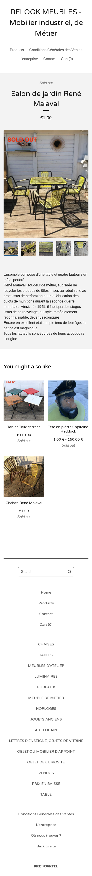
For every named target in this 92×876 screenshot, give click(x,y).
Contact (49, 59)
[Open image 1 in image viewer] (46, 184)
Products (17, 50)
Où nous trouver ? (46, 835)
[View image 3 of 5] (46, 248)
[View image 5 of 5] (81, 248)
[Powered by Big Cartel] (46, 866)
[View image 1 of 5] (11, 248)
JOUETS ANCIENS (46, 719)
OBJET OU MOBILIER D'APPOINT (46, 751)
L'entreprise (28, 59)
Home (46, 592)
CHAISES (46, 644)
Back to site (46, 846)
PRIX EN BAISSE (46, 783)
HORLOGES (46, 708)
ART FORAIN (46, 730)
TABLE (46, 794)
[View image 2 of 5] (28, 248)
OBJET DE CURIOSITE (46, 762)
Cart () (67, 59)
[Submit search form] (69, 571)
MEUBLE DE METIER (46, 698)
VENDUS (46, 773)
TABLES (46, 655)
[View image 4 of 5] (63, 248)
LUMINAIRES (46, 676)
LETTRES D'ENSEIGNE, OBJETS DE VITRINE (46, 741)
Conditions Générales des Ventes (55, 50)
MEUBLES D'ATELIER (46, 666)
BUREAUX (46, 687)
